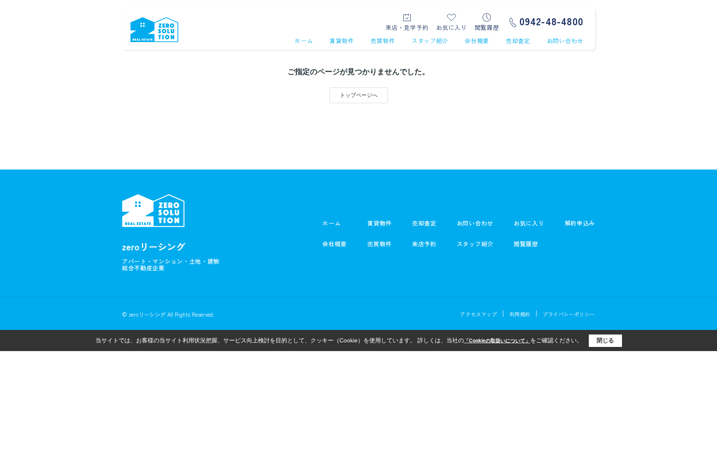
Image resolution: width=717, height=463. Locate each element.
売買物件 (383, 41)
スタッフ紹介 (430, 41)
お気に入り (451, 26)
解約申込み (580, 223)
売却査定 (518, 41)
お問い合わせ (565, 41)
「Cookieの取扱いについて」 (497, 341)
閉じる (605, 340)
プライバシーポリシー (569, 314)
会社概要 (477, 41)
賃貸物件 (341, 41)
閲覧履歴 (487, 26)
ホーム (304, 41)
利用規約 (520, 314)
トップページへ (359, 95)
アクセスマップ (478, 314)
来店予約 (424, 244)
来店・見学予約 (406, 26)
